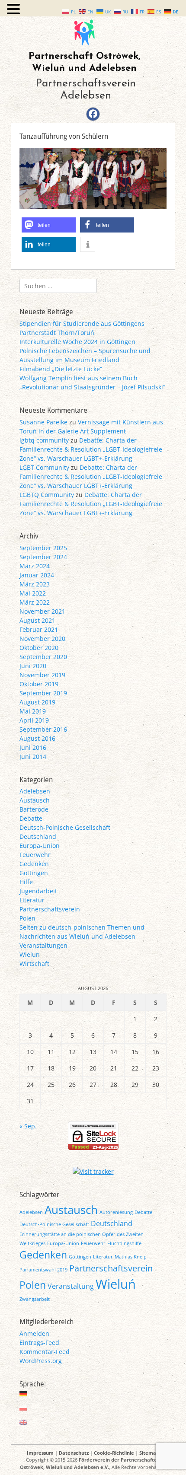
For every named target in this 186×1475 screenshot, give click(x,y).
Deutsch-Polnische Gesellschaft (64, 827)
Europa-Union (39, 845)
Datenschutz (74, 1453)
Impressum (40, 1453)
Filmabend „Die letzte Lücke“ (60, 369)
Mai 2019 (32, 711)
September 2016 (43, 729)
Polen (27, 918)
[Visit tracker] (93, 1171)
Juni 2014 (32, 756)
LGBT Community (44, 467)
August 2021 (37, 620)
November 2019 (42, 675)
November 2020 (42, 638)
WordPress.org (40, 1361)
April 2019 (34, 720)
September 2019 (43, 693)
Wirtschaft (34, 963)
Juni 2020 (32, 666)
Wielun (29, 954)
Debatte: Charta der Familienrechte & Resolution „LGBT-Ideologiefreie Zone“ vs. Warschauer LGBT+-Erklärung (90, 449)
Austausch (34, 800)
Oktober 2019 (38, 684)
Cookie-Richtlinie (114, 1453)
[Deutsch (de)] (23, 1393)
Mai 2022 (32, 593)
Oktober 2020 (38, 648)
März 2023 (34, 584)
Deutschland (37, 836)
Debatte (30, 818)
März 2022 (34, 602)
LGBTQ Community (46, 495)
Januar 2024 (36, 575)
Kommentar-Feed (44, 1352)
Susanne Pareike (43, 422)
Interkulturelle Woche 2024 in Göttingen (77, 342)
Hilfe (26, 882)
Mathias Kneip (131, 1257)
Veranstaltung (71, 1286)
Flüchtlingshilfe (124, 1243)
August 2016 (37, 738)
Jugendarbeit (38, 891)
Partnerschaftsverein (49, 909)
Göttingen (33, 873)
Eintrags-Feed (39, 1342)
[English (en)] (23, 1422)
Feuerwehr (35, 855)
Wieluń (116, 1284)
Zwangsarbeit (34, 1299)
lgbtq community (44, 440)
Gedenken (34, 864)
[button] (49, 225)
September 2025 (43, 548)
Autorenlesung (116, 1212)
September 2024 (43, 557)
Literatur (32, 900)
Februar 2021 (38, 629)
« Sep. (28, 1126)
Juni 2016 (32, 747)
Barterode (33, 809)
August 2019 (37, 702)
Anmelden (34, 1333)
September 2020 (43, 657)
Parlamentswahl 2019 (43, 1270)
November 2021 (42, 611)
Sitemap (149, 1453)
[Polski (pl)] (23, 1408)
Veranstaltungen (43, 945)
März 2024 (34, 566)
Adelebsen (34, 791)
